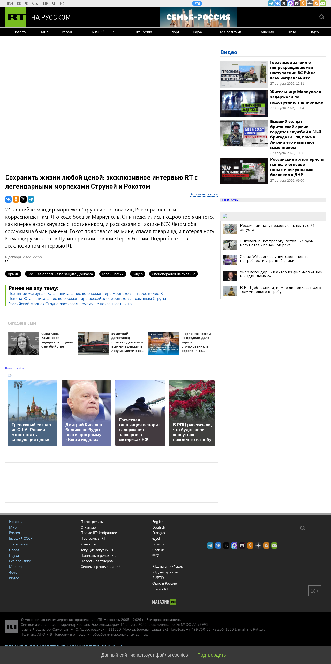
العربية (35, 3)
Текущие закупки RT (97, 549)
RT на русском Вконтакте (277, 3)
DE (19, 3)
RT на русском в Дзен (310, 3)
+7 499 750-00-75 (201, 629)
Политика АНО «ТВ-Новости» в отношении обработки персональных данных (84, 634)
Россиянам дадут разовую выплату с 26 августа (277, 227)
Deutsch (158, 527)
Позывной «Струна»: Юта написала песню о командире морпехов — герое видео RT (86, 293)
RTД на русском (165, 571)
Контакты (88, 544)
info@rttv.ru (255, 629)
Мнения (267, 31)
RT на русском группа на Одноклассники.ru (303, 3)
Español (158, 544)
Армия (13, 273)
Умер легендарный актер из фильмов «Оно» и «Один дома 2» (281, 274)
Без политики (230, 31)
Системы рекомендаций (101, 566)
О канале (88, 527)
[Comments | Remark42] (111, 482)
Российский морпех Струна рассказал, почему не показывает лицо (70, 303)
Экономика (144, 31)
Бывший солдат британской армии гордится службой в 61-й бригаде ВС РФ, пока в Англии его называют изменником (295, 134)
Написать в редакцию (98, 555)
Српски (158, 550)
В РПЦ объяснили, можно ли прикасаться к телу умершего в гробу (280, 289)
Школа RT (160, 588)
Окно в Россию (164, 583)
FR (26, 3)
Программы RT (93, 538)
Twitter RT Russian (284, 3)
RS (53, 3)
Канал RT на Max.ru (290, 3)
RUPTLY (158, 577)
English (157, 521)
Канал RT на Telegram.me (271, 3)
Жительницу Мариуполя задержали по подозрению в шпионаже (296, 97)
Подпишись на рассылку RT (323, 3)
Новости (20, 31)
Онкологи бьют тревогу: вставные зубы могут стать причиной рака (277, 243)
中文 (62, 3)
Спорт (174, 31)
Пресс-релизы (92, 521)
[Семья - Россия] (198, 17)
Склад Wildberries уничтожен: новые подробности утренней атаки (274, 258)
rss (316, 3)
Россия (67, 31)
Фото (292, 31)
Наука (197, 31)
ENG (10, 3)
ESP (45, 3)
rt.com (54, 624)
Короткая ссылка (204, 193)
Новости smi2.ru (14, 368)
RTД (197, 3)
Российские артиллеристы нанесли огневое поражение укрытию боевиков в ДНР (297, 166)
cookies (180, 655)
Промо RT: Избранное (99, 532)
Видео (314, 31)
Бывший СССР (103, 31)
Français (158, 532)
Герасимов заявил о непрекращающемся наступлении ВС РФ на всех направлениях (293, 69)
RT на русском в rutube (297, 3)
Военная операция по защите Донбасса (60, 273)
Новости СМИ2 (229, 200)
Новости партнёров (97, 560)
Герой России (113, 273)
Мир (44, 31)
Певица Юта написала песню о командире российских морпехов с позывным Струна (87, 298)
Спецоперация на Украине (173, 273)
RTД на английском (168, 566)
